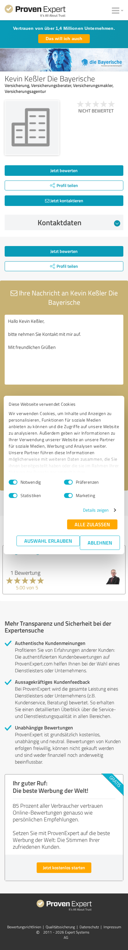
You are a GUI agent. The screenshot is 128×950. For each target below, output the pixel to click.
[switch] (68, 482)
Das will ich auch (64, 38)
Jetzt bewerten (64, 170)
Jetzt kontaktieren (66, 200)
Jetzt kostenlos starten (64, 867)
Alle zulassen (92, 524)
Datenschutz (89, 926)
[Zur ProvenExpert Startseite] (35, 12)
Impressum (112, 926)
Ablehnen (100, 542)
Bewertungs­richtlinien (24, 926)
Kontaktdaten (59, 222)
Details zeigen (96, 510)
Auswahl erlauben (48, 540)
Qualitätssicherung (60, 926)
